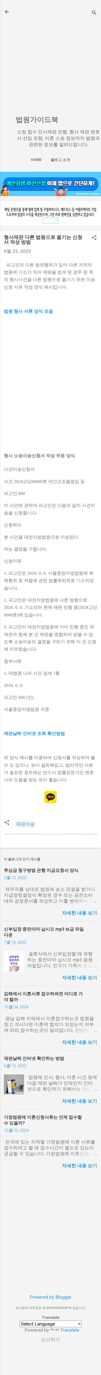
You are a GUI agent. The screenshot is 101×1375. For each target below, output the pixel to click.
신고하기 (50, 1339)
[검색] (94, 13)
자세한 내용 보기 (79, 913)
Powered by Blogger (51, 1297)
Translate (69, 1330)
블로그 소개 (60, 160)
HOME (36, 160)
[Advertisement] (50, 59)
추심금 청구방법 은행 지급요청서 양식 (41, 870)
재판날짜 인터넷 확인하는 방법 (34, 1058)
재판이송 (25, 824)
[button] (94, 238)
